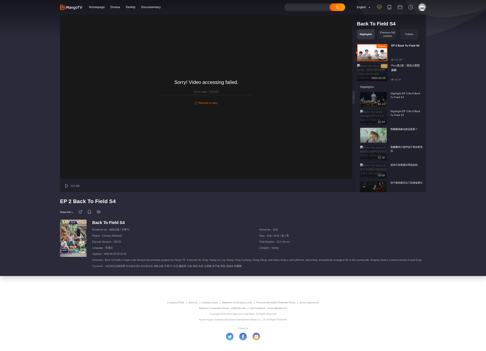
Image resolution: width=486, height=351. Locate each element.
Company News (210, 302)
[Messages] (400, 9)
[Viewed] (410, 9)
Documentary (151, 7)
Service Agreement (309, 302)
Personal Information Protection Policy (275, 302)
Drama (115, 7)
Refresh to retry (208, 102)
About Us (193, 302)
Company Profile (176, 302)
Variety (131, 7)
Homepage (97, 7)
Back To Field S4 (108, 222)
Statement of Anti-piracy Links (237, 302)
